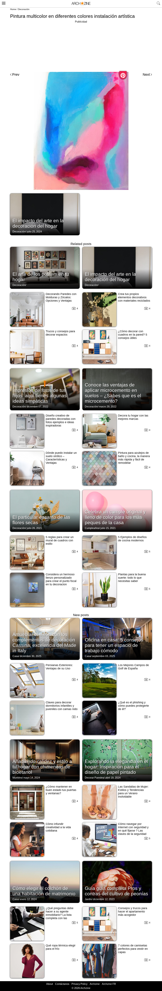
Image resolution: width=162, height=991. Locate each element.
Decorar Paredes (94, 777)
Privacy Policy (79, 984)
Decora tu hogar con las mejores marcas (133, 417)
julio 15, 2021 (108, 528)
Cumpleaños (92, 528)
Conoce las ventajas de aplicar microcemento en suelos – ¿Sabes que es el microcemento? (113, 393)
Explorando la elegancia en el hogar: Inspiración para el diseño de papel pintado (116, 767)
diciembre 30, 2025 (30, 656)
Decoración (23, 9)
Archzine (95, 984)
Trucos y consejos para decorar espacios (60, 333)
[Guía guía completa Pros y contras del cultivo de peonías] (117, 881)
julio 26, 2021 (34, 528)
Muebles (17, 777)
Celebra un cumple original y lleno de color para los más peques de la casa (115, 517)
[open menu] (3, 2)
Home (13, 9)
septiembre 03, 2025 (103, 656)
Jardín (88, 899)
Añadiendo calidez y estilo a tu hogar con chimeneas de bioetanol (42, 767)
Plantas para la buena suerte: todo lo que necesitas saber (132, 578)
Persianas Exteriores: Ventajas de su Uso (59, 667)
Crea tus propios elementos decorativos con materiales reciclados (134, 297)
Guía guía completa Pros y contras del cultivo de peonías (116, 891)
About (49, 984)
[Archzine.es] (81, 4)
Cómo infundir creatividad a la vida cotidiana (58, 827)
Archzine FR (109, 984)
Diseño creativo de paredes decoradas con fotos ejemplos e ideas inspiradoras (60, 420)
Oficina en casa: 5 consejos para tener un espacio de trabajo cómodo (114, 645)
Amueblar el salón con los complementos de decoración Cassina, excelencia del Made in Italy (44, 642)
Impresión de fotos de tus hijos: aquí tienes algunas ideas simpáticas (39, 396)
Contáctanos (62, 984)
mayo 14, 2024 (31, 777)
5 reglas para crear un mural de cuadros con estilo (60, 540)
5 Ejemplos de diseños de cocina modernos (132, 538)
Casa (15, 656)
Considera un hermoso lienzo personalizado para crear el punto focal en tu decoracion (61, 579)
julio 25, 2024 (34, 231)
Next (146, 74)
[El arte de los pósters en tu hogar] (45, 267)
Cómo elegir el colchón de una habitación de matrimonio (43, 891)
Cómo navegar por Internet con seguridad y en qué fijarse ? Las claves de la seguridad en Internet (133, 830)
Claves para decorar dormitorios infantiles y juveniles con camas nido (62, 706)
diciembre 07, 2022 (37, 406)
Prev (15, 74)
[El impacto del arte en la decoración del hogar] (45, 214)
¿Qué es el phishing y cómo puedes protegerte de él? (133, 706)
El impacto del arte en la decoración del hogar (38, 223)
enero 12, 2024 (28, 899)
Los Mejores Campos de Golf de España (133, 667)
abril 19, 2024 (113, 777)
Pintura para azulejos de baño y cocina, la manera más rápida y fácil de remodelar (134, 457)
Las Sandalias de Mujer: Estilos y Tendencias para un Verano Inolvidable (133, 791)
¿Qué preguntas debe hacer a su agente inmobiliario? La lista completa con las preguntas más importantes (59, 916)
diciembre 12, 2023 (104, 899)
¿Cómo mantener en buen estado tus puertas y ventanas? (61, 790)
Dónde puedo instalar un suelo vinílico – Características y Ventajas (61, 457)
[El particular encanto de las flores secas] (45, 510)
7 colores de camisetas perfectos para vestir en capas (133, 949)
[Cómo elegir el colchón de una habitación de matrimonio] (45, 881)
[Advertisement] (81, 46)
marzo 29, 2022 (107, 406)
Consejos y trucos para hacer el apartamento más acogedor (132, 911)
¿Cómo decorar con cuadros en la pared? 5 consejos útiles (132, 335)
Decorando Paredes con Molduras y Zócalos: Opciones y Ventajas (61, 297)
